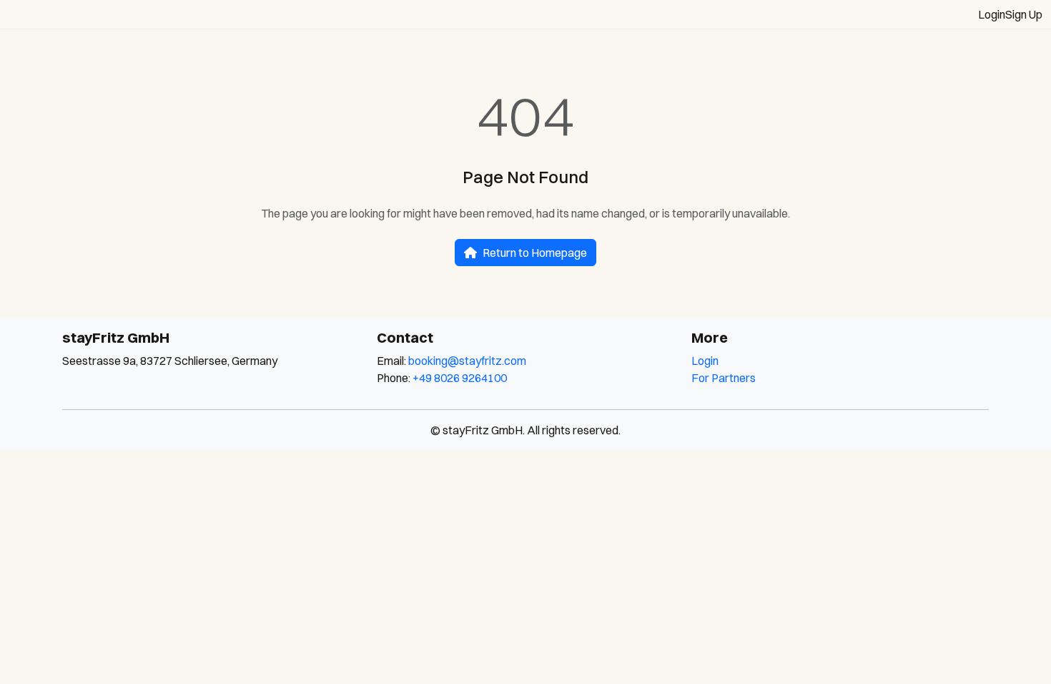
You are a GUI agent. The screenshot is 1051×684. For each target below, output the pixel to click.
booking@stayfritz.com (467, 360)
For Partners (723, 378)
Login (991, 14)
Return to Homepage (535, 252)
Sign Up (1023, 14)
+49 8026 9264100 (460, 378)
